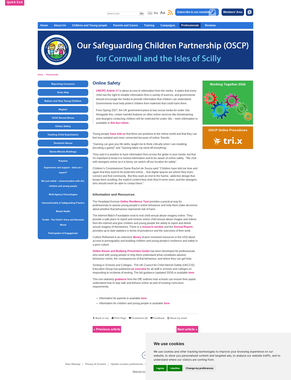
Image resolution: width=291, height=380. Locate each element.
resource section (153, 226)
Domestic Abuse (63, 143)
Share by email (178, 318)
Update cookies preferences (127, 364)
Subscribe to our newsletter (194, 12)
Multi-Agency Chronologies (63, 194)
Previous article (108, 329)
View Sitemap (72, 364)
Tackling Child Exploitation (63, 134)
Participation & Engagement (63, 233)
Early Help (63, 92)
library (136, 237)
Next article (186, 329)
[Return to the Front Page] (145, 51)
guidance (121, 279)
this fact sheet (119, 122)
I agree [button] (160, 368)
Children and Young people (89, 25)
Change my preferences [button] (199, 368)
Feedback (159, 318)
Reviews (210, 25)
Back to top (102, 318)
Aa (150, 13)
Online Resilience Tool (134, 201)
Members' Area (232, 12)
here (191, 272)
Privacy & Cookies (95, 364)
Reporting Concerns (63, 84)
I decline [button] (175, 368)
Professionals (190, 25)
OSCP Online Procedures (227, 130)
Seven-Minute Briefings (63, 151)
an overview (138, 268)
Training (149, 25)
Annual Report (183, 226)
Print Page (120, 318)
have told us (118, 133)
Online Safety (63, 126)
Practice (63, 161)
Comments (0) (140, 318)
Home (44, 25)
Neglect (63, 109)
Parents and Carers (125, 25)
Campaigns (167, 25)
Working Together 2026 (228, 84)
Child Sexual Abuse (63, 117)
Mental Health (63, 211)
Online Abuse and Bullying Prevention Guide (121, 251)
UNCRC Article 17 (107, 90)
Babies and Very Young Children (63, 101)
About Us (60, 25)
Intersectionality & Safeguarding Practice (63, 203)
